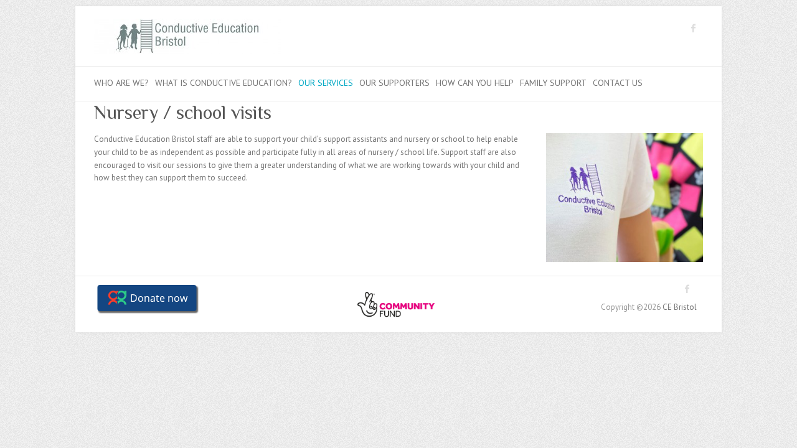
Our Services (325, 82)
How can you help (475, 82)
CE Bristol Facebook (693, 28)
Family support (553, 82)
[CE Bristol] (187, 39)
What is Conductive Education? (223, 82)
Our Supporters (394, 82)
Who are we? (121, 82)
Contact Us (618, 82)
